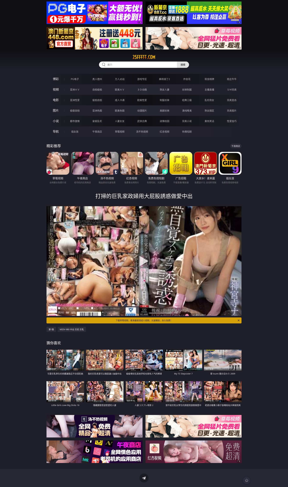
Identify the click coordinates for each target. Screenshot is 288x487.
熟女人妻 (164, 89)
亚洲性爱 (75, 100)
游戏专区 (142, 79)
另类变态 (232, 100)
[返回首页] (246, 480)
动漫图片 (142, 110)
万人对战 (119, 79)
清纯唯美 (187, 110)
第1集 (51, 329)
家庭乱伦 (97, 121)
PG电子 (75, 79)
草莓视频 (119, 131)
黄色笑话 (209, 121)
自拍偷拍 (97, 89)
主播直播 (209, 89)
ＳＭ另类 (232, 89)
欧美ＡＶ (119, 89)
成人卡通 (119, 100)
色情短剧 (187, 131)
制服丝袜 (164, 100)
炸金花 (186, 79)
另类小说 (187, 121)
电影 (56, 100)
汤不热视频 (142, 131)
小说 (56, 121)
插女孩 (74, 131)
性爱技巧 (232, 121)
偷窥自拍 (75, 110)
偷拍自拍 (97, 100)
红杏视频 (164, 131)
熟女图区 (209, 110)
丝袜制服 (187, 89)
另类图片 (232, 110)
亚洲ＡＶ (75, 89)
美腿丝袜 (164, 110)
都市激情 (75, 121)
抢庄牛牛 (232, 79)
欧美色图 (119, 110)
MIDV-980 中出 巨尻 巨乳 (72, 329)
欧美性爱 (142, 100)
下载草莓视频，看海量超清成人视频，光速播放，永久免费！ (144, 320)
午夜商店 (97, 131)
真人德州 (97, 79)
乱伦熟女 (209, 100)
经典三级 (187, 100)
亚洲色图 (97, 110)
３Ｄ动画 (142, 89)
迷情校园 (164, 121)
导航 (56, 132)
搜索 (183, 64)
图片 (56, 111)
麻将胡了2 (164, 79)
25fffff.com (144, 57)
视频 (56, 89)
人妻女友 (119, 121)
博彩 (56, 79)
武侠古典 (142, 121)
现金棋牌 (209, 79)
